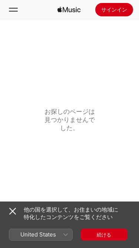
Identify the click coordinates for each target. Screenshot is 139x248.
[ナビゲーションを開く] (13, 9)
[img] (68, 9)
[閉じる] (12, 211)
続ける (104, 235)
